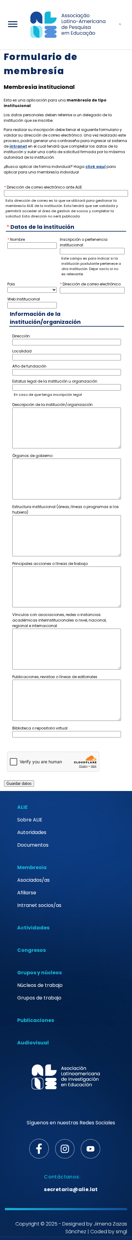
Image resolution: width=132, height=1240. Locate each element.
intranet (18, 146)
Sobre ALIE (29, 819)
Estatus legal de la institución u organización (54, 381)
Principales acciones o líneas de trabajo (50, 563)
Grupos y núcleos (39, 972)
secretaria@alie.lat (71, 1189)
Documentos (33, 845)
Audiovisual (33, 1042)
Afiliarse (26, 892)
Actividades (33, 927)
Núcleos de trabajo (40, 985)
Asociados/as (33, 880)
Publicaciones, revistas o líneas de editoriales (54, 676)
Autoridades (31, 832)
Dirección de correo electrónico (92, 284)
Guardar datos (19, 783)
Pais (11, 284)
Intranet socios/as (39, 905)
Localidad (22, 351)
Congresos (31, 950)
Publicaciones (35, 1020)
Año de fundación (29, 366)
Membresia (32, 867)
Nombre (17, 239)
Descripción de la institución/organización (52, 404)
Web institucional (23, 299)
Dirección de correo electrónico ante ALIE (44, 187)
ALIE (22, 807)
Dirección (21, 336)
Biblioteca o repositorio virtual (40, 728)
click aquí (95, 166)
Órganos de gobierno (32, 455)
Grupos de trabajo (39, 997)
